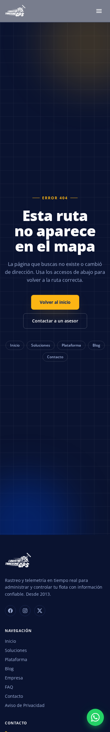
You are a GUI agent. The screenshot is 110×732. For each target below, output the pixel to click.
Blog (96, 345)
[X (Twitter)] (39, 610)
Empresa (14, 678)
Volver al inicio (55, 302)
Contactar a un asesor (55, 321)
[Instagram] (25, 610)
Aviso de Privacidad (25, 705)
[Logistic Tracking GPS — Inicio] (16, 11)
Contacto (55, 356)
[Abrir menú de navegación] (99, 11)
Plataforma (71, 345)
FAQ (9, 687)
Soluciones (40, 345)
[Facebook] (10, 610)
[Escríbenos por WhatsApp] (95, 717)
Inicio (15, 345)
